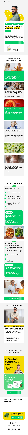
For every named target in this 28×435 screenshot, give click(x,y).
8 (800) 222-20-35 (14, 426)
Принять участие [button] (14, 42)
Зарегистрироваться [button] (17, 417)
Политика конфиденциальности (14, 432)
